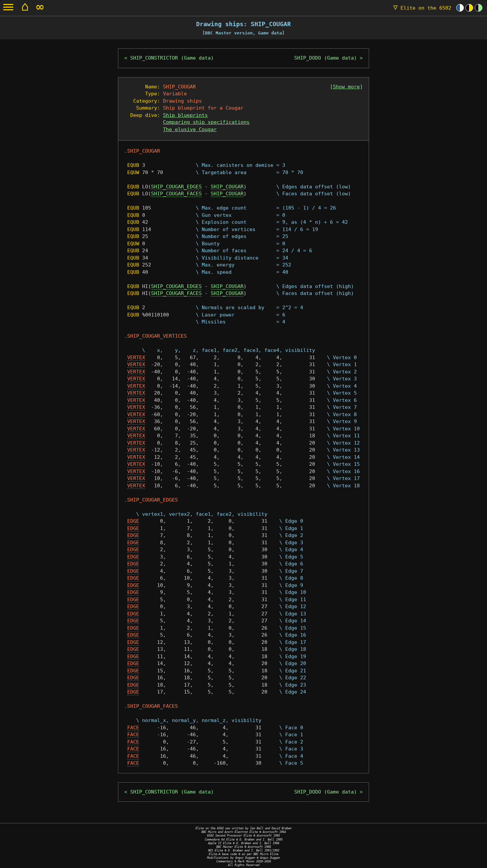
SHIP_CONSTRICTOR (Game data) (172, 58)
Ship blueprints (185, 115)
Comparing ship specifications (206, 122)
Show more (346, 87)
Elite (422, 8)
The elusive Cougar (190, 129)
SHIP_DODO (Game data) (325, 58)
